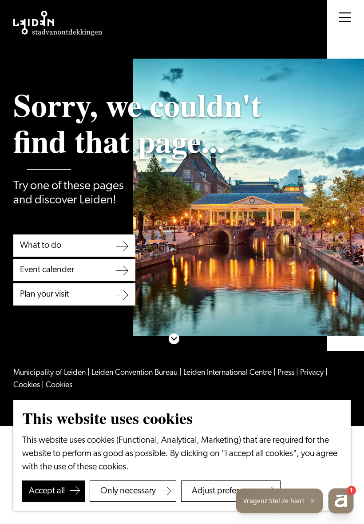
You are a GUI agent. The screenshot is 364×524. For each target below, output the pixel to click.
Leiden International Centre (228, 373)
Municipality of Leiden (50, 373)
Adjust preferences (226, 491)
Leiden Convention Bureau (135, 373)
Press (286, 373)
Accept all (47, 491)
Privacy (312, 373)
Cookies (27, 385)
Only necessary (128, 491)
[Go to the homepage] (57, 23)
